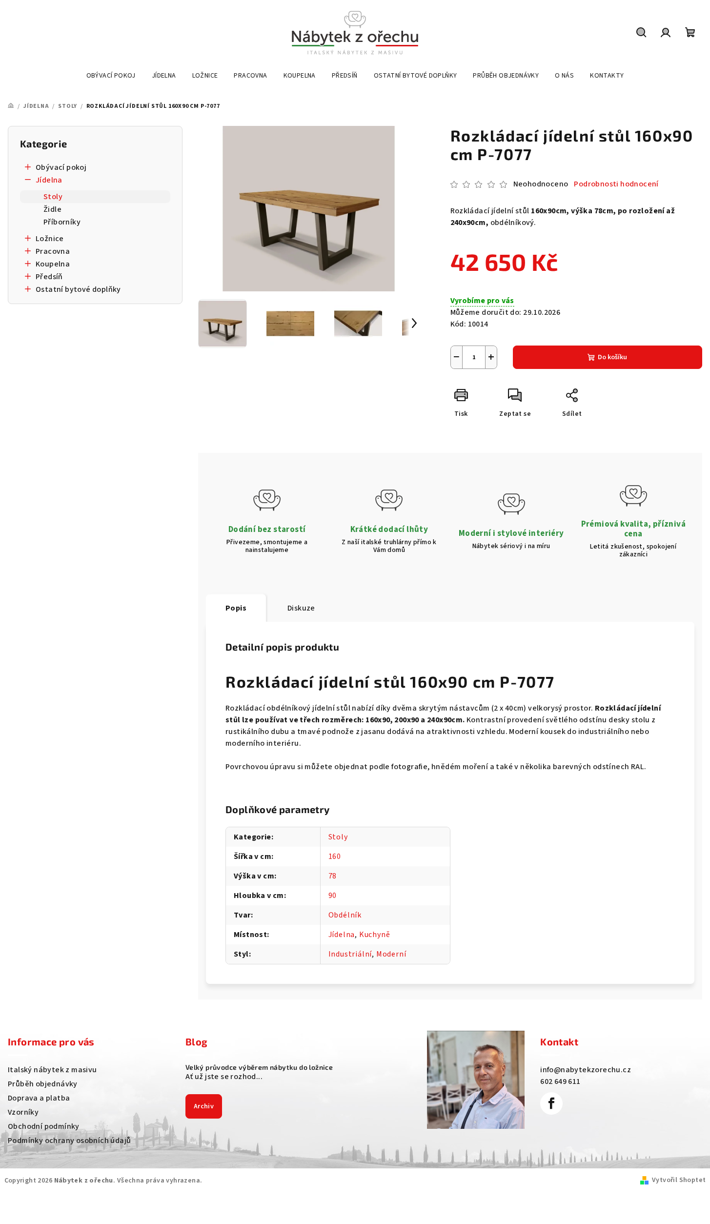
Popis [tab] (235, 608)
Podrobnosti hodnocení (616, 184)
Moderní (391, 954)
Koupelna (53, 264)
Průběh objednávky (43, 1084)
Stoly (52, 196)
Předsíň (49, 276)
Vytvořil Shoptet (679, 1180)
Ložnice (50, 238)
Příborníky (62, 222)
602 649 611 (560, 1081)
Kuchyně (374, 934)
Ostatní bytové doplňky (78, 289)
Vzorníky (23, 1112)
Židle (52, 209)
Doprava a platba (39, 1098)
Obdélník (345, 915)
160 (334, 856)
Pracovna (53, 251)
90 (332, 895)
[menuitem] (111, 75)
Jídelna (49, 180)
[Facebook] (551, 1103)
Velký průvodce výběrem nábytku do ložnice (259, 1067)
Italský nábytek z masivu (52, 1069)
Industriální (350, 954)
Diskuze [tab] (301, 608)
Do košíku (612, 357)
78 (332, 876)
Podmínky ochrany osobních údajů (69, 1140)
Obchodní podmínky (44, 1126)
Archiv (204, 1106)
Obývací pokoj (61, 167)
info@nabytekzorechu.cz (585, 1069)
